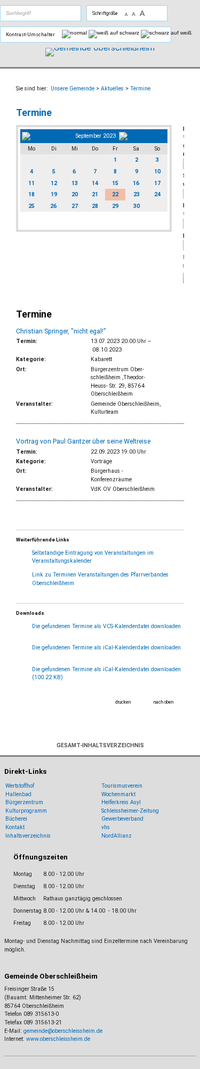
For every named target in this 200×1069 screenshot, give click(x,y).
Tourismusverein (121, 785)
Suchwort (183, 180)
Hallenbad (18, 794)
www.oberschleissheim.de (58, 1038)
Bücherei (16, 818)
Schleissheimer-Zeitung (131, 810)
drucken (123, 702)
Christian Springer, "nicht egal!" (61, 331)
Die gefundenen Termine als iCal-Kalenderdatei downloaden (106, 647)
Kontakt (15, 827)
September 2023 (96, 135)
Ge (104, 818)
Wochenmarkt (118, 794)
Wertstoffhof (19, 785)
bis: (183, 235)
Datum (183, 210)
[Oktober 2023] (142, 135)
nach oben (163, 702)
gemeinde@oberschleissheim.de (62, 1031)
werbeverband (125, 818)
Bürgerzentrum (24, 802)
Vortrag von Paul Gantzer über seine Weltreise (83, 441)
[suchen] (53, 13)
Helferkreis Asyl (121, 802)
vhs (105, 827)
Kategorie (183, 141)
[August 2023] (47, 135)
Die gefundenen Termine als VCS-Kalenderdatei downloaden (106, 626)
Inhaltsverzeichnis (28, 835)
